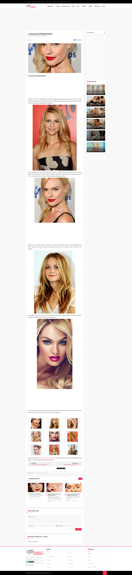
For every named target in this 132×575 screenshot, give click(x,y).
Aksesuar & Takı (40, 1)
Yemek (69, 1)
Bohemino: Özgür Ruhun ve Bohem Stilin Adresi (95, 116)
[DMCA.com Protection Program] (30, 562)
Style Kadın (28, 1)
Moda (46, 1)
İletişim (89, 560)
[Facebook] (27, 565)
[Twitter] (29, 565)
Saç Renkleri (71, 563)
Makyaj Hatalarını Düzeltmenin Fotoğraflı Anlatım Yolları (54, 495)
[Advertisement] (66, 20)
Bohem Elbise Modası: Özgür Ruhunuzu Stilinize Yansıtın (95, 127)
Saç (50, 1)
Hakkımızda (90, 553)
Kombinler (70, 556)
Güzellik (54, 1)
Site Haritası (90, 563)
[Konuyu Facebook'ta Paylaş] (74, 40)
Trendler (33, 1)
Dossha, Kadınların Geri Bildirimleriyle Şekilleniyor (95, 104)
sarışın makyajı (36, 472)
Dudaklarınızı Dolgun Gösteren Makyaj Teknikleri (35, 495)
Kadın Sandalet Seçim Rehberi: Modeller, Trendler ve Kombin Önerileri (95, 150)
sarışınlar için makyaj (44, 472)
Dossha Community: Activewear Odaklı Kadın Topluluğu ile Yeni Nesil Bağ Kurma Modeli (95, 138)
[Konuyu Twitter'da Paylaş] (76, 40)
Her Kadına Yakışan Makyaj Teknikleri (47, 458)
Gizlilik (89, 556)
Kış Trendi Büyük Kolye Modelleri (39, 464)
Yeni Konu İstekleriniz (92, 567)
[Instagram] (33, 565)
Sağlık (58, 1)
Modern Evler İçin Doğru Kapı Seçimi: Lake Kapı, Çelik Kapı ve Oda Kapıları (95, 93)
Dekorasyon (63, 1)
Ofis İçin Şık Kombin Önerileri (71, 464)
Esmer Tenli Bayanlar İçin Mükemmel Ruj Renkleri (71, 495)
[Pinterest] (31, 565)
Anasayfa (31, 35)
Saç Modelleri (50, 556)
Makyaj (34, 35)
